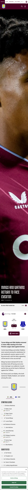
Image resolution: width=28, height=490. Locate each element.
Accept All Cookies (14, 487)
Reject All (14, 482)
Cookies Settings (14, 478)
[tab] (2, 1)
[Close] (26, 469)
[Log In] (26, 1)
